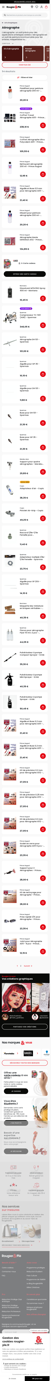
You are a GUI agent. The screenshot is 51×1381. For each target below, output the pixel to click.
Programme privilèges (36, 1267)
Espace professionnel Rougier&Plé (10, 1316)
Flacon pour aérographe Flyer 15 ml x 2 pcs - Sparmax (32, 631)
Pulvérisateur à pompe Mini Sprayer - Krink (31, 676)
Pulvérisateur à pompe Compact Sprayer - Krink (32, 653)
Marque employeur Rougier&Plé (34, 1308)
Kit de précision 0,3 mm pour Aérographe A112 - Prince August (31, 820)
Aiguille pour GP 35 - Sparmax (29, 365)
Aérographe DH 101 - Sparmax (29, 340)
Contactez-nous (9, 1271)
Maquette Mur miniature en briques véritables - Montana (31, 607)
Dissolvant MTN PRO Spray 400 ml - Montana (32, 289)
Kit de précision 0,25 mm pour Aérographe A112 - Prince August (32, 796)
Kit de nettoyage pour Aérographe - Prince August (30, 893)
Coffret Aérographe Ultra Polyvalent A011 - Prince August (32, 140)
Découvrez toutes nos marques (25, 1063)
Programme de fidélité (36, 1279)
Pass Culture (32, 1275)
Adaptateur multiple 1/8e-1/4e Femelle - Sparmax (32, 558)
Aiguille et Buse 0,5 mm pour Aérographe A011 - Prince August (31, 189)
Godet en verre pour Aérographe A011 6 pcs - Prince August (31, 844)
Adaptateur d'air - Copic (32, 488)
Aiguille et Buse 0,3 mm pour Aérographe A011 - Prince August (31, 747)
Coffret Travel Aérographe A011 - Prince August (32, 116)
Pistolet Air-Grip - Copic (31, 510)
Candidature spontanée (37, 1299)
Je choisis (16, 1091)
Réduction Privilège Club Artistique (12, 1300)
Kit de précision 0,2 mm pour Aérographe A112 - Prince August (31, 771)
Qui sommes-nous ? (35, 1303)
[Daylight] (31, 1053)
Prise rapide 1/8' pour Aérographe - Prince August (30, 918)
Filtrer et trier (26, 77)
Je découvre (16, 1151)
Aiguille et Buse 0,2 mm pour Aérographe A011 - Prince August (31, 722)
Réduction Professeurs (11, 1311)
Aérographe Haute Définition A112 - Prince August (31, 238)
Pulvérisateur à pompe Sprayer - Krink (31, 698)
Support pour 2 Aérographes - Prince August (30, 869)
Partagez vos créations (24, 1027)
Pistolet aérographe (30, 50)
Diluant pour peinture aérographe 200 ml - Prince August (30, 214)
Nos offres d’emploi (36, 1314)
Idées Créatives (33, 1287)
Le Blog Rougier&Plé (35, 1283)
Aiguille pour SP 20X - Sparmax (30, 582)
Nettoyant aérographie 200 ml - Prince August (31, 165)
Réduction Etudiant (34, 1271)
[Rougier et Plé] (11, 1255)
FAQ (3, 1275)
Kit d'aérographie (11, 49)
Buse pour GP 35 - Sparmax (28, 438)
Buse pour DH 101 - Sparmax (28, 414)
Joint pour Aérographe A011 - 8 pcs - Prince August (31, 942)
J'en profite (16, 1123)
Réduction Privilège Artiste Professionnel (10, 1306)
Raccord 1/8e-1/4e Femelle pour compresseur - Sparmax (32, 533)
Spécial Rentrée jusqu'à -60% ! (25, 2)
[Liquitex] (11, 1053)
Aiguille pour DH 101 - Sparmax (30, 389)
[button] (32, 7)
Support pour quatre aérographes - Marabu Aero (31, 463)
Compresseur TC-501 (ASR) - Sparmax (30, 316)
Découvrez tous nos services (16, 1245)
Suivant (27, 966)
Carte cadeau (8, 1267)
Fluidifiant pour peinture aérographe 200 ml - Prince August (31, 89)
